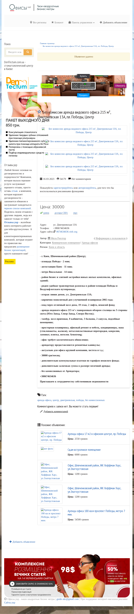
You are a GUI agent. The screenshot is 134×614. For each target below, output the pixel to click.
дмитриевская (67, 400)
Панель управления (82, 22)
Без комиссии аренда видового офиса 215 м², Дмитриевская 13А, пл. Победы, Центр (78, 46)
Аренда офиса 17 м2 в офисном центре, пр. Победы (97, 434)
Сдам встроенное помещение (84, 450)
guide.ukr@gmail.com (68, 599)
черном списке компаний (17, 208)
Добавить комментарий (55, 411)
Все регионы (39, 22)
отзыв (15, 191)
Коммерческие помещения (66, 242)
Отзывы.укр (11, 222)
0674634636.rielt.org (66, 231)
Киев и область (57, 247)
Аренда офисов (90, 242)
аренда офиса (44, 400)
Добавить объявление (114, 22)
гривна (46, 213)
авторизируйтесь (87, 188)
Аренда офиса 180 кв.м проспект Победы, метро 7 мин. (96, 512)
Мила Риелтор (58, 238)
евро (75, 213)
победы (80, 400)
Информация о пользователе (111, 238)
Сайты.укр (9, 602)
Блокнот (58, 22)
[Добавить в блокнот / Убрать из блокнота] (39, 112)
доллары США (61, 213)
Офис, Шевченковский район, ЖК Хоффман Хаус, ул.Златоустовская (94, 467)
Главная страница (47, 43)
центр (56, 400)
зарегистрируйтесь (63, 188)
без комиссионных (95, 400)
